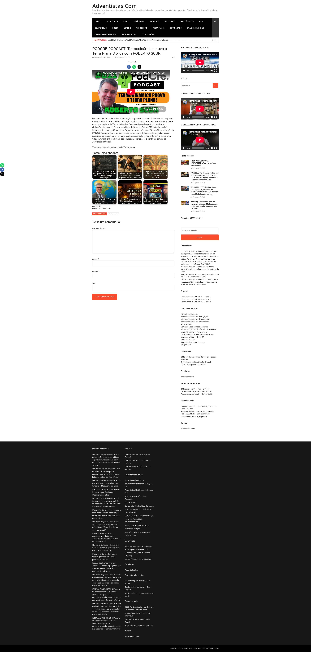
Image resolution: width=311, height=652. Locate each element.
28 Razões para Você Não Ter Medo (195, 389)
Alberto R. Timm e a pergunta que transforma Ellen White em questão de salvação (106, 568)
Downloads (175, 28)
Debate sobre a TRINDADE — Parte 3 (196, 302)
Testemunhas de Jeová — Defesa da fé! (196, 394)
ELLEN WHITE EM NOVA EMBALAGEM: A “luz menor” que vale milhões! (138, 40)
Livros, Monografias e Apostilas (193, 364)
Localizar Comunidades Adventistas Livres (197, 334)
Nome (95, 259)
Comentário (98, 228)
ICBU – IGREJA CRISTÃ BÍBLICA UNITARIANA (198, 329)
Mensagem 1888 (129, 34)
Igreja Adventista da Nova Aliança (194, 332)
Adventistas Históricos (189, 314)
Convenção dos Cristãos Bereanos (194, 327)
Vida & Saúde (148, 34)
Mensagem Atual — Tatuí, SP (192, 337)
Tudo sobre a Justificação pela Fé (194, 416)
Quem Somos (112, 21)
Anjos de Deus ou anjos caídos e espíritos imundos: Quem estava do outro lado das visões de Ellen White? (199, 253)
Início (97, 21)
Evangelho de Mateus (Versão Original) (196, 362)
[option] (162, 40)
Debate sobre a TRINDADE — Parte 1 (196, 296)
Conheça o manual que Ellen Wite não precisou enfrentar (104, 557)
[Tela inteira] (215, 70)
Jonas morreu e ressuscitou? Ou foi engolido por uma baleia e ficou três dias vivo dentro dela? (199, 282)
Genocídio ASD (187, 21)
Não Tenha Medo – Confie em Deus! (195, 414)
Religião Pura (186, 345)
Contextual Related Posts (101, 208)
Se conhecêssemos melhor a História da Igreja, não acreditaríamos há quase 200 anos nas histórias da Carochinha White (106, 580)
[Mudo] (211, 70)
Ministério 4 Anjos (188, 339)
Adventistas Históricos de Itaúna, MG (195, 319)
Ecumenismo (101, 28)
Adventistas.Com (114, 5)
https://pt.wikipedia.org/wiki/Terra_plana (116, 147)
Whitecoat (141, 28)
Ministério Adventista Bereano (193, 342)
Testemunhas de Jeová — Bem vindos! (196, 391)
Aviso (126, 21)
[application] (200, 62)
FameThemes (214, 648)
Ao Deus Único (187, 324)
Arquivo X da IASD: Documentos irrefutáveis (198, 411)
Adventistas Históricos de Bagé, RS (194, 316)
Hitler (115, 28)
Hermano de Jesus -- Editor (101, 57)
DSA (201, 21)
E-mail (95, 271)
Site (94, 283)
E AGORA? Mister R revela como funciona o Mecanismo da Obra (200, 269)
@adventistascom (188, 428)
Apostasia (170, 21)
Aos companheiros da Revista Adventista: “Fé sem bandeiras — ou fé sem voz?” (106, 527)
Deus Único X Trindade (106, 34)
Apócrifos (154, 21)
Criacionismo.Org (195, 28)
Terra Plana (158, 28)
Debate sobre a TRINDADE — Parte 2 (196, 299)
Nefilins (127, 28)
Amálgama (139, 21)
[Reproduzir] (184, 70)
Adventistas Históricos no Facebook (195, 322)
